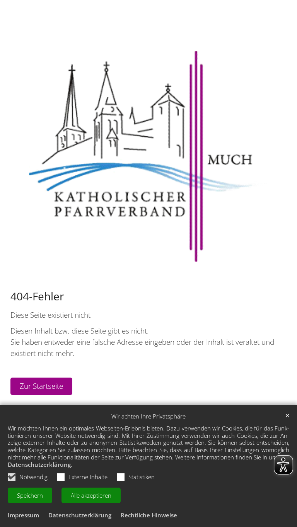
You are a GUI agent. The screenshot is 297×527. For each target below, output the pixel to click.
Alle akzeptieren (91, 495)
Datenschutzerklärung (39, 464)
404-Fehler (37, 296)
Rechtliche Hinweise (149, 515)
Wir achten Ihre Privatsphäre (148, 416)
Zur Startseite (41, 386)
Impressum (23, 515)
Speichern (30, 495)
